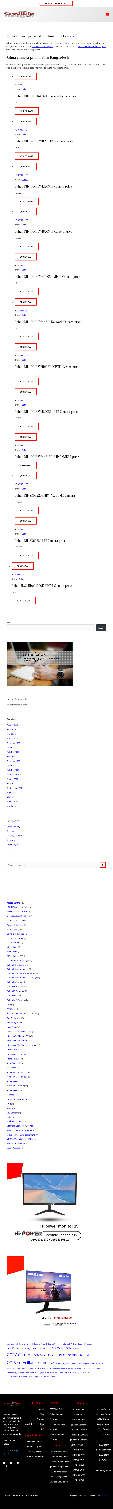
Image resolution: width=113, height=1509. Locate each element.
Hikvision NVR (78, 1454)
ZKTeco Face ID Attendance (17, 1377)
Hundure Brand (103, 1414)
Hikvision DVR (78, 1474)
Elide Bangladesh (59, 1471)
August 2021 (12, 792)
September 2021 (14, 788)
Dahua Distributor (13, 1369)
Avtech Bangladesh (59, 1451)
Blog (42, 1414)
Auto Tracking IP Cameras (16, 1344)
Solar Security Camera (55, 1373)
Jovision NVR (78, 1464)
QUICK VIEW (25, 76)
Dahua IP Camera (27, 1369)
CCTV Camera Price (43, 1355)
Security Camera (14, 835)
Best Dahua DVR (66, 1344)
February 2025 (13, 743)
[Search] (103, 865)
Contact (40, 1419)
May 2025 (11, 734)
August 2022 (12, 779)
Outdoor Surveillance (26, 1373)
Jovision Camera (78, 1424)
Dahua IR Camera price (42, 46)
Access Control (103, 1409)
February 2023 (13, 761)
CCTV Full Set (56, 1409)
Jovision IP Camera (78, 1439)
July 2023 (11, 756)
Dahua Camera (78, 1414)
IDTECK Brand (103, 1419)
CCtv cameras (65, 1354)
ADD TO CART (26, 110)
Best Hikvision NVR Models (82, 1344)
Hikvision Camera (78, 1419)
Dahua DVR (78, 1469)
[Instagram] (6, 1466)
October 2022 (13, 770)
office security (12, 1373)
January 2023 (12, 765)
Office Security (13, 826)
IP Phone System (103, 1449)
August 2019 (12, 801)
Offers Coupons (34, 1446)
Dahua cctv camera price (80, 1363)
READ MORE (25, 465)
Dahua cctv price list (97, 1363)
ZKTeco (10, 849)
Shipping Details (34, 1441)
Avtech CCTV (78, 1409)
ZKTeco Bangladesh (59, 1481)
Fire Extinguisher (103, 1470)
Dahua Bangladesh (63, 1363)
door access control (43, 1368)
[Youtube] (4, 1462)
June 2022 (11, 783)
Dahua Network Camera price (92, 46)
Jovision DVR (78, 1479)
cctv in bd (83, 1355)
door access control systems (63, 1369)
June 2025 (11, 729)
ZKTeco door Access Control (77, 1372)
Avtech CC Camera (33, 1344)
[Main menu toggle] (107, 14)
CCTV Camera (20, 1354)
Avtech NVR (78, 1449)
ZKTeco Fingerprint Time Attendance (41, 1377)
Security (10, 831)
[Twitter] (18, 1462)
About (41, 1409)
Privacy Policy (34, 1451)
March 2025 (12, 738)
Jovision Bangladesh (59, 1466)
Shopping (11, 840)
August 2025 (12, 724)
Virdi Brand (103, 1429)
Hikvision (78, 1369)
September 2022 (14, 774)
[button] (56, 3)
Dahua (25, 89)
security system (40, 1373)
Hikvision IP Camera (79, 1434)
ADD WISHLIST (22, 84)
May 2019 (11, 806)
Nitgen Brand (103, 1424)
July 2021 (11, 797)
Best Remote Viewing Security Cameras (28, 1348)
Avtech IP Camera (78, 1429)
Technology (12, 844)
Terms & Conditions (34, 1456)
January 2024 (12, 747)
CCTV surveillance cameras (31, 1362)
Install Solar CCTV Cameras (91, 1369)
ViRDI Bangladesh (59, 1476)
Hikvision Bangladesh (59, 1461)
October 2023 (13, 752)
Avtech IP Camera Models (50, 1344)
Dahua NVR (78, 1459)
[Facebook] (11, 1462)
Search (10, 622)
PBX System (103, 1444)
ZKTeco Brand (103, 1434)
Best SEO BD (104, 1495)
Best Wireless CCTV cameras (66, 1348)
